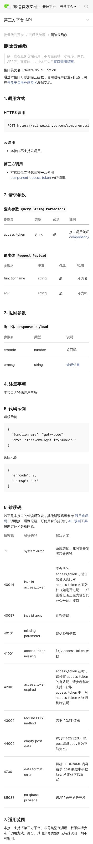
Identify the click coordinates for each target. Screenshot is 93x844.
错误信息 (73, 365)
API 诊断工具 (78, 521)
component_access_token (30, 177)
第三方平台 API (18, 20)
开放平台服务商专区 (22, 82)
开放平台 (66, 6)
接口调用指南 (64, 61)
